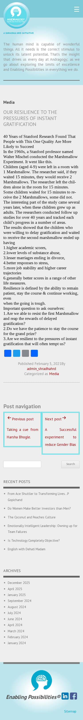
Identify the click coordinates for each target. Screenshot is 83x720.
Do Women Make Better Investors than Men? (39, 508)
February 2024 (18, 637)
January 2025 (17, 595)
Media (54, 373)
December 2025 (19, 583)
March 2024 (16, 631)
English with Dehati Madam (26, 549)
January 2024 (17, 643)
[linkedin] (65, 696)
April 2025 (15, 589)
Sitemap (70, 711)
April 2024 (15, 625)
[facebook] (73, 696)
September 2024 (19, 601)
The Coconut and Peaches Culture (32, 517)
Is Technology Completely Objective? (34, 540)
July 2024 (14, 613)
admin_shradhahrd (41, 368)
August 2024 (17, 607)
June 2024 (15, 619)
